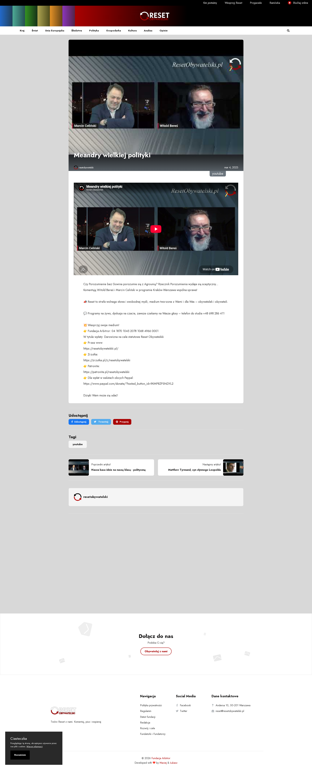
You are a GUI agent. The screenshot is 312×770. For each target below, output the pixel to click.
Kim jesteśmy (210, 3)
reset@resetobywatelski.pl (230, 711)
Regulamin (145, 711)
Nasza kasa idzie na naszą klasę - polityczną (118, 470)
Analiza (148, 30)
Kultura (132, 30)
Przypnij (124, 421)
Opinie (164, 30)
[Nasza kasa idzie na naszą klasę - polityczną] (80, 467)
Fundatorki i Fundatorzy (152, 734)
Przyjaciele (256, 3)
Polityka (94, 30)
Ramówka (275, 3)
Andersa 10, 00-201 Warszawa (233, 705)
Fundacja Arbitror (160, 758)
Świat (35, 30)
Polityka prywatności (151, 705)
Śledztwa (76, 30)
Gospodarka (113, 30)
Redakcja (145, 722)
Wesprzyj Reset (233, 3)
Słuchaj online (300, 3)
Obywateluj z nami (156, 651)
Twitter (183, 711)
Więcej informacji (34, 746)
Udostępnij (80, 421)
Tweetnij (103, 421)
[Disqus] (156, 559)
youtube (78, 444)
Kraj (22, 30)
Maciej (163, 763)
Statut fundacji (147, 717)
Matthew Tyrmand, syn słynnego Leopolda (194, 470)
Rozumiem (20, 754)
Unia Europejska (54, 30)
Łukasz (173, 763)
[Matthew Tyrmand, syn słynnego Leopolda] (232, 467)
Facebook (185, 705)
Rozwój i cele (147, 728)
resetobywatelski (86, 167)
